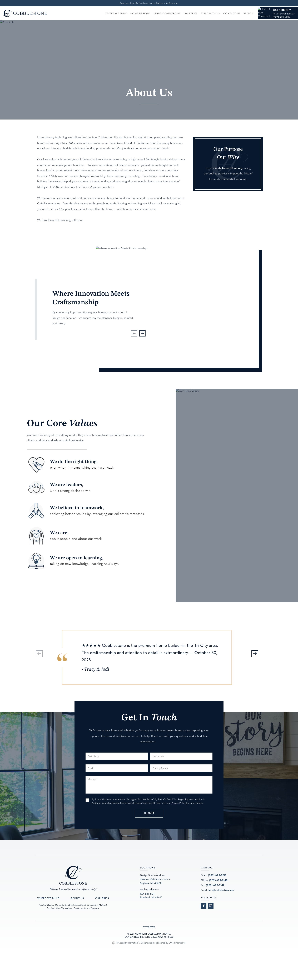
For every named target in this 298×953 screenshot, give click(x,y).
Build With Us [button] (210, 13)
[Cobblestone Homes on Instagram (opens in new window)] (210, 906)
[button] (134, 333)
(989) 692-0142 (215, 885)
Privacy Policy (178, 803)
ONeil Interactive (177, 942)
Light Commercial (167, 13)
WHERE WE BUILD (48, 898)
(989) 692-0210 (217, 875)
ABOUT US (77, 898)
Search (249, 13)
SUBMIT (149, 813)
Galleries (190, 13)
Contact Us (231, 13)
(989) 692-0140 (218, 880)
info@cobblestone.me (221, 890)
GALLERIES (102, 898)
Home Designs (140, 13)
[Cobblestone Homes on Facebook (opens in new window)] (203, 906)
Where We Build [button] (116, 13)
